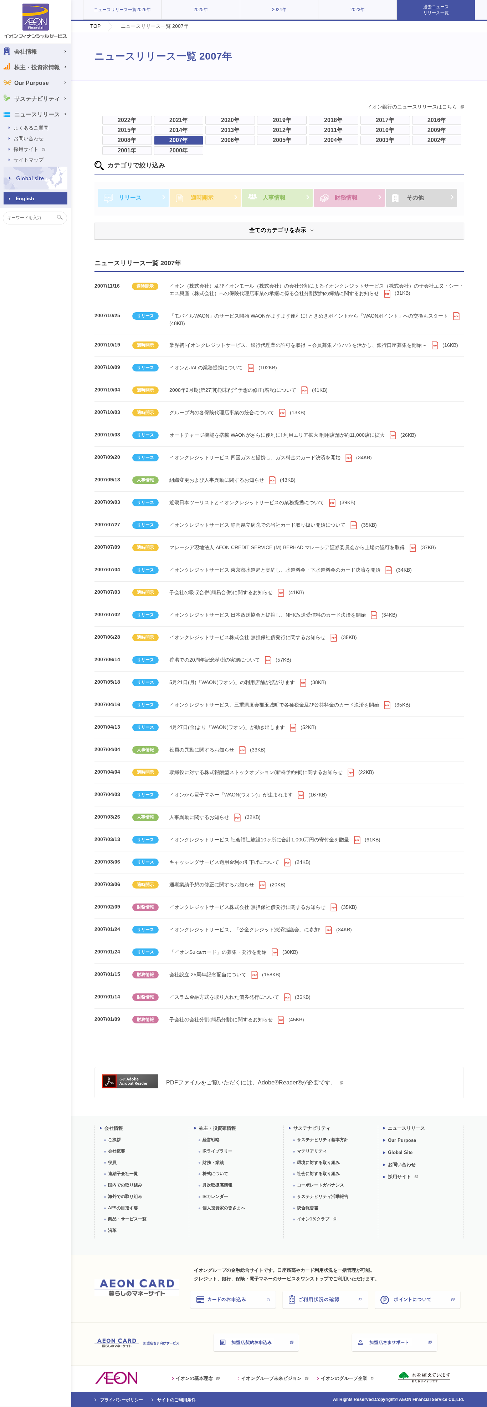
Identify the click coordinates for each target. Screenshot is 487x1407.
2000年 (178, 150)
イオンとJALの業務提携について (223, 367)
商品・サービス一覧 (127, 1218)
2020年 (230, 120)
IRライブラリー (217, 1151)
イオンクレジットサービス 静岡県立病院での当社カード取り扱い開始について (273, 525)
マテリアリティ (312, 1151)
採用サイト (26, 149)
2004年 (333, 140)
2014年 (178, 130)
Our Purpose (31, 83)
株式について (215, 1173)
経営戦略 (211, 1139)
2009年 (436, 130)
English (25, 198)
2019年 (282, 120)
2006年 (230, 140)
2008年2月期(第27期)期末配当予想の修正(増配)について (248, 390)
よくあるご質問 (31, 128)
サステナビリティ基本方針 (322, 1139)
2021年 (178, 120)
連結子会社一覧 (123, 1173)
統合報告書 (307, 1207)
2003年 (385, 140)
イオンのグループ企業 (344, 1378)
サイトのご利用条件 (176, 1399)
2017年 (385, 120)
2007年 (178, 140)
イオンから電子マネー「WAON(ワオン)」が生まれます (248, 795)
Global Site (400, 1152)
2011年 (333, 130)
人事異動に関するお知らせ (215, 817)
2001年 (127, 150)
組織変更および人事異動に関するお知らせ (232, 480)
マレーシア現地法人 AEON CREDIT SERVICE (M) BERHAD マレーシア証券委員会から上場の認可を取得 (302, 547)
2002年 (436, 140)
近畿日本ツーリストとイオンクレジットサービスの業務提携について (262, 502)
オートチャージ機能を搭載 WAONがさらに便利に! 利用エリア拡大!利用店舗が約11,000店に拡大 (292, 435)
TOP (95, 26)
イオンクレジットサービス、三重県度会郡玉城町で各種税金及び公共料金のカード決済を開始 (289, 705)
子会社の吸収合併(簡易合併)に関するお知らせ (236, 592)
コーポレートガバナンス (320, 1185)
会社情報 (113, 1128)
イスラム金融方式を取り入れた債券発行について (240, 997)
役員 (112, 1162)
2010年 (385, 130)
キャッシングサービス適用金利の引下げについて (240, 862)
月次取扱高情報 (217, 1185)
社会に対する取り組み (318, 1173)
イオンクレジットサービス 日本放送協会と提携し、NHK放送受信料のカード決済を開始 (283, 615)
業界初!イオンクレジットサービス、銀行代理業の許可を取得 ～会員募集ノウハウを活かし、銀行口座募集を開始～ (313, 345)
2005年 (282, 140)
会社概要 (116, 1151)
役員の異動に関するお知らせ (217, 750)
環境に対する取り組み (318, 1162)
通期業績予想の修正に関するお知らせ (227, 884)
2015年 (127, 130)
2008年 (127, 140)
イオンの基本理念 (194, 1378)
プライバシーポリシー (121, 1399)
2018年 (333, 120)
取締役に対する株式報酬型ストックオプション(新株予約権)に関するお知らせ (271, 772)
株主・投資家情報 (217, 1128)
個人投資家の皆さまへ (224, 1207)
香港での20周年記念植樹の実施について (230, 660)
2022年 (127, 120)
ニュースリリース (406, 1128)
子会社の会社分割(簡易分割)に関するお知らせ (236, 1019)
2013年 (230, 130)
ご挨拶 (114, 1139)
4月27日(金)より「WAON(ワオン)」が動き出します (242, 727)
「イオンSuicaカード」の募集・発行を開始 (233, 952)
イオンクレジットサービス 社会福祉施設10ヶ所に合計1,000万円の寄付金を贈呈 (274, 839)
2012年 (282, 130)
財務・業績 (213, 1162)
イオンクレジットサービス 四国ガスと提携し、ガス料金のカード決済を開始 (270, 457)
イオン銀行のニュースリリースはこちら (412, 107)
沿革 (112, 1230)
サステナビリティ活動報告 (322, 1196)
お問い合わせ (28, 138)
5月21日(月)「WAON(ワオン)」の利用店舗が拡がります (247, 682)
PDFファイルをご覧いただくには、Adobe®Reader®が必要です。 (251, 1082)
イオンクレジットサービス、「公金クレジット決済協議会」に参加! (260, 929)
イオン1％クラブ (313, 1218)
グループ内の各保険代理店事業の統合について (237, 412)
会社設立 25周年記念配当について (225, 974)
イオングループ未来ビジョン (271, 1378)
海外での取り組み (125, 1196)
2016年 (436, 120)
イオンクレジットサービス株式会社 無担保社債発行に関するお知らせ (263, 637)
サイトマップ (28, 160)
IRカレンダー (215, 1196)
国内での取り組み (125, 1185)
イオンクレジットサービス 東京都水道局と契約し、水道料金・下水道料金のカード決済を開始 (290, 570)
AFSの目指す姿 (123, 1207)
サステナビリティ (311, 1128)
